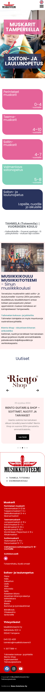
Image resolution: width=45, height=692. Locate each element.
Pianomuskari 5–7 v (13, 543)
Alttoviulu (8, 588)
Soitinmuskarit (11, 538)
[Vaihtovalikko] (42, 6)
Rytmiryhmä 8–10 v (13, 529)
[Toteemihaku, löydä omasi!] (6, 558)
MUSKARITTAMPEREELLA (22, 27)
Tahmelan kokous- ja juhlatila (17, 315)
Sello (6, 591)
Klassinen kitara (11, 593)
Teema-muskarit (10, 118)
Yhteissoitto (10, 612)
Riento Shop (10, 657)
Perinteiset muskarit (14, 506)
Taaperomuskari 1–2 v (14, 511)
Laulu (6, 583)
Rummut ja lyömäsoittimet (17, 606)
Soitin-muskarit (10, 143)
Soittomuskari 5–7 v (13, 524)
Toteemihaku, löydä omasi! (17, 563)
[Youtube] (21, 669)
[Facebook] (7, 669)
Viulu (6, 586)
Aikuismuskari (10, 534)
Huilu (6, 578)
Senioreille (9, 614)
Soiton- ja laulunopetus (19, 572)
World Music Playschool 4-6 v (18, 532)
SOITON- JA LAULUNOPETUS (24, 61)
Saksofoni (8, 581)
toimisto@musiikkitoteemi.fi (17, 642)
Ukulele (7, 601)
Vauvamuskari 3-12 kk (14, 508)
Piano (6, 576)
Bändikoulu (9, 609)
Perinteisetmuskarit (11, 93)
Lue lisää (22, 437)
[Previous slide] (8, 390)
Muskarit (9, 502)
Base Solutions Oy (19, 686)
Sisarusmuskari (11, 516)
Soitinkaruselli (11, 553)
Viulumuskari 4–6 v (13, 540)
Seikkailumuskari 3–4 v (15, 513)
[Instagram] (14, 669)
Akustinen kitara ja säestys (17, 596)
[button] (20, 447)
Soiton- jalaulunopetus (13, 193)
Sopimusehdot (11, 659)
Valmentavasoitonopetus (13, 168)
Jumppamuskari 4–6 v (15, 522)
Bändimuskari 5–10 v (14, 527)
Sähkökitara (10, 598)
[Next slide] (37, 390)
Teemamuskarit (12, 519)
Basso (7, 603)
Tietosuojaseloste (12, 662)
